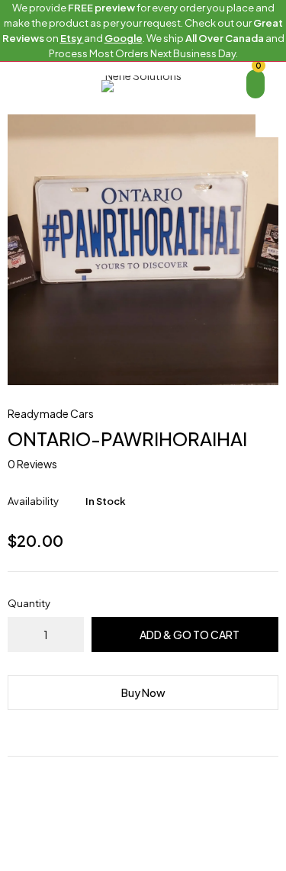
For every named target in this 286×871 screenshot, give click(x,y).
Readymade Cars (51, 413)
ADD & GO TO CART (189, 634)
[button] (266, 125)
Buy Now (143, 692)
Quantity (29, 603)
